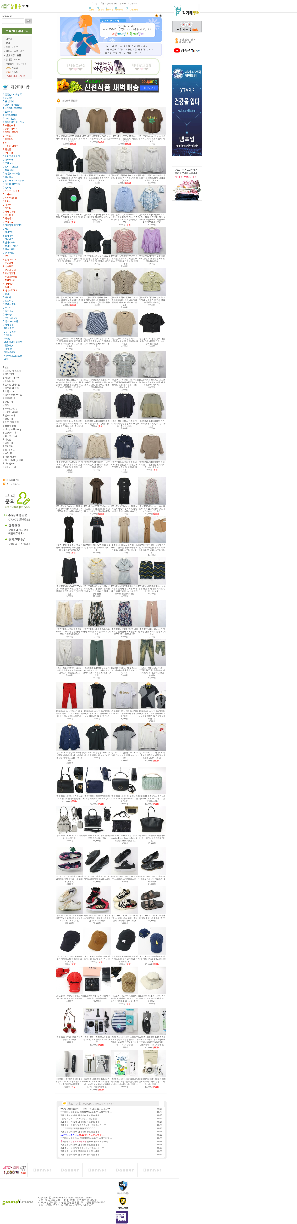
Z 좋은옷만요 (9, 398)
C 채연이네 (8, 159)
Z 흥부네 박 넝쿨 (11, 388)
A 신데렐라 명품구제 (12, 108)
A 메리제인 (8, 98)
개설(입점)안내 (13, 480)
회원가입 (104, 3)
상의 (8, 43)
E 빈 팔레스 (8, 252)
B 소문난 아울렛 (10, 146)
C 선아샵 (7, 187)
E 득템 (6, 228)
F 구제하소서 (9, 280)
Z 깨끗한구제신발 (11, 377)
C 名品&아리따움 (11, 173)
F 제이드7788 (10, 290)
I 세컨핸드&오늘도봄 (12, 355)
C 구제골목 (8, 163)
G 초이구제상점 (10, 318)
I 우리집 (6, 338)
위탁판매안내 (119, 10)
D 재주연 (7, 204)
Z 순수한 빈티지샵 (11, 384)
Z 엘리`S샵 (8, 374)
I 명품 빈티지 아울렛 (12, 342)
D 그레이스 (8, 194)
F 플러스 (7, 287)
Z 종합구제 (8, 419)
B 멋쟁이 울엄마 (10, 132)
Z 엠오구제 (8, 401)
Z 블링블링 (8, 446)
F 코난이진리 (9, 273)
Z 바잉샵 (7, 439)
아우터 (9, 39)
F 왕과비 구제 (9, 270)
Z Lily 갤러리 (9, 463)
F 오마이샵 (8, 263)
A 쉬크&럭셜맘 (10, 115)
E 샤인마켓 (8, 239)
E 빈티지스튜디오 (11, 246)
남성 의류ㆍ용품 (13, 55)
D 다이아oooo (10, 198)
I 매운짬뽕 (7, 349)
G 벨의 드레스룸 (10, 321)
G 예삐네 (7, 297)
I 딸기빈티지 (8, 328)
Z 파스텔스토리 (10, 436)
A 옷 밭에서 (8, 101)
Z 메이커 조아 (9, 467)
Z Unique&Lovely (12, 429)
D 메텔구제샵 (9, 211)
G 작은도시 (8, 311)
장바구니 (123, 3)
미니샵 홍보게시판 (14, 484)
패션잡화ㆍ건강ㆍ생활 (16, 63)
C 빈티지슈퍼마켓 (11, 156)
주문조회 (133, 3)
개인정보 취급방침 (87, 1200)
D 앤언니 (7, 208)
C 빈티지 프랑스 (10, 166)
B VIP (6, 142)
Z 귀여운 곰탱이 (10, 412)
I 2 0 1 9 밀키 (9, 331)
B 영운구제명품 (10, 129)
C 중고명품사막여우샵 (13, 180)
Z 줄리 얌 (7, 453)
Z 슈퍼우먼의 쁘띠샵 (12, 395)
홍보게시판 (185, 42)
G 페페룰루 (8, 325)
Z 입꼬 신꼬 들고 (11, 422)
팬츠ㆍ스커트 (12, 47)
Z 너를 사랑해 (9, 456)
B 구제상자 (8, 135)
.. (3, 549)
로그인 (94, 3)
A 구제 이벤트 (9, 118)
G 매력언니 (8, 314)
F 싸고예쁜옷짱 (10, 276)
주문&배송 (109, 10)
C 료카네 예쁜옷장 (11, 184)
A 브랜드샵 (8, 111)
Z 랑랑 (6, 405)
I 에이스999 (9, 352)
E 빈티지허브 (9, 242)
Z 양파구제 (8, 443)
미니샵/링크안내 (132, 10)
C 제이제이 (8, 177)
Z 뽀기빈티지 (9, 449)
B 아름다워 (8, 139)
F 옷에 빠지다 (9, 259)
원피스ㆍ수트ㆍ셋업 (15, 51)
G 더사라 (7, 307)
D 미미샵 (7, 201)
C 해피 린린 (8, 170)
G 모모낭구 (8, 300)
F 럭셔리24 (8, 283)
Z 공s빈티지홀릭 (11, 432)
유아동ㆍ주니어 (13, 59)
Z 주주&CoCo (10, 408)
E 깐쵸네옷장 (9, 249)
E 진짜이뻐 (8, 235)
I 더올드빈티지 (9, 345)
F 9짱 (5, 256)
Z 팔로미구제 (9, 415)
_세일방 (12, 67)
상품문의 (100, 10)
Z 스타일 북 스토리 (12, 370)
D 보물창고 (8, 222)
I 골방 (5, 359)
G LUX (6, 294)
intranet (88, 1197)
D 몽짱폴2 (8, 218)
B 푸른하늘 (8, 153)
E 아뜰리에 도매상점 (12, 225)
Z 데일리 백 (8, 381)
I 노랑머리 (7, 335)
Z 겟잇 (6, 367)
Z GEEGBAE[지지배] (13, 460)
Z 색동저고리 (9, 391)
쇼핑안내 (92, 10)
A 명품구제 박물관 (11, 104)
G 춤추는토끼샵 (10, 304)
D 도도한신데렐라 (11, 191)
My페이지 (112, 3)
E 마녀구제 (8, 232)
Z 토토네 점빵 (9, 425)
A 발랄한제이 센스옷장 (13, 122)
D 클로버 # (8, 215)
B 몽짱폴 (7, 149)
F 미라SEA (8, 266)
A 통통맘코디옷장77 (13, 94)
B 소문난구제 (9, 125)
